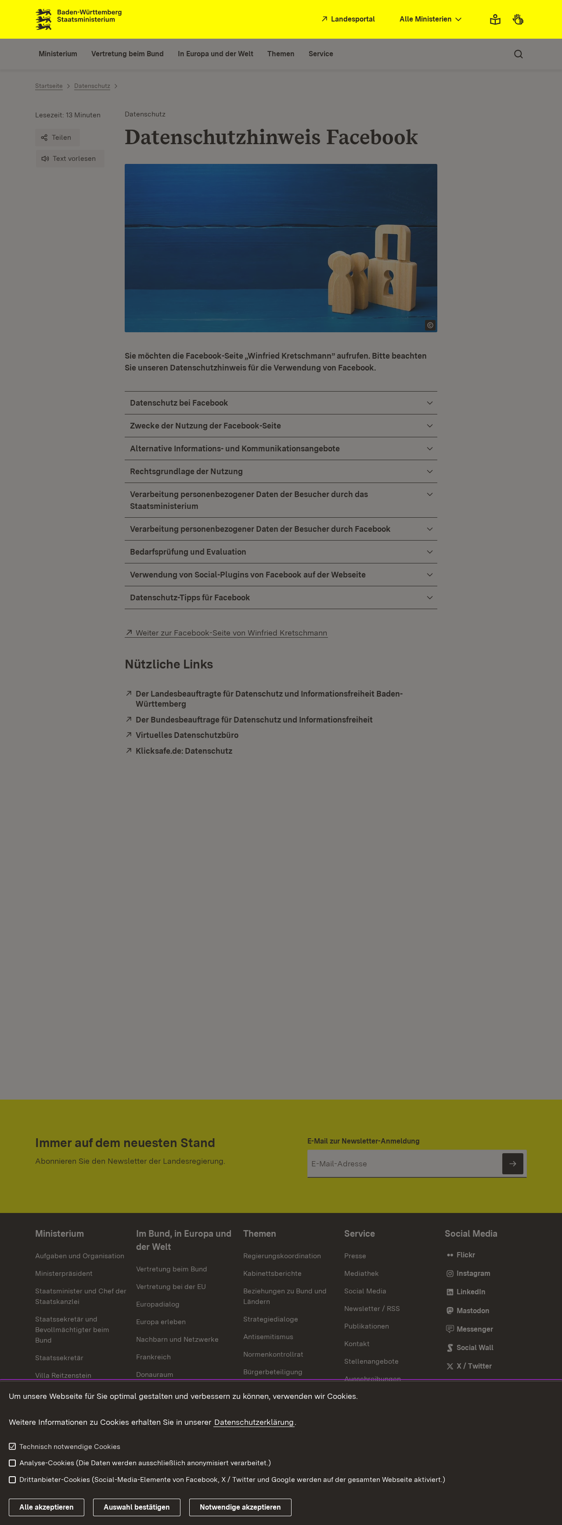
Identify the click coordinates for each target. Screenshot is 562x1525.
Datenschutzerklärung (254, 1422)
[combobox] (431, 19)
